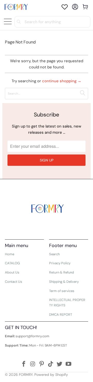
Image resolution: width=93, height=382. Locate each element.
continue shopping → (61, 81)
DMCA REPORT (60, 314)
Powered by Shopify (51, 374)
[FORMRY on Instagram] (33, 364)
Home (9, 254)
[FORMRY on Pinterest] (42, 364)
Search (54, 254)
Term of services (61, 291)
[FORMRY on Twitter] (60, 364)
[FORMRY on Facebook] (24, 364)
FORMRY (26, 374)
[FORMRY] (16, 7)
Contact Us (13, 281)
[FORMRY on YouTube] (69, 364)
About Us (12, 272)
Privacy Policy (60, 263)
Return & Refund (61, 272)
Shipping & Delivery (64, 281)
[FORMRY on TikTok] (51, 364)
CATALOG (12, 263)
